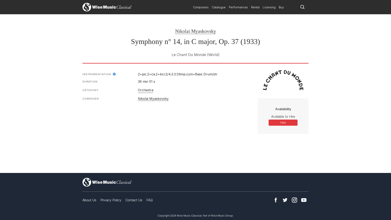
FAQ (149, 200)
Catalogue (219, 7)
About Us (89, 200)
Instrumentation (96, 74)
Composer (90, 98)
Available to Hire (283, 116)
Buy (281, 7)
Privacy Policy (110, 200)
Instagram (294, 200)
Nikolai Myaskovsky (195, 31)
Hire (283, 122)
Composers (201, 7)
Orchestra (145, 90)
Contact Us (133, 200)
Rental (255, 7)
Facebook (275, 200)
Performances (238, 7)
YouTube (303, 200)
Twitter (285, 200)
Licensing (269, 7)
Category (90, 90)
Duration (90, 81)
